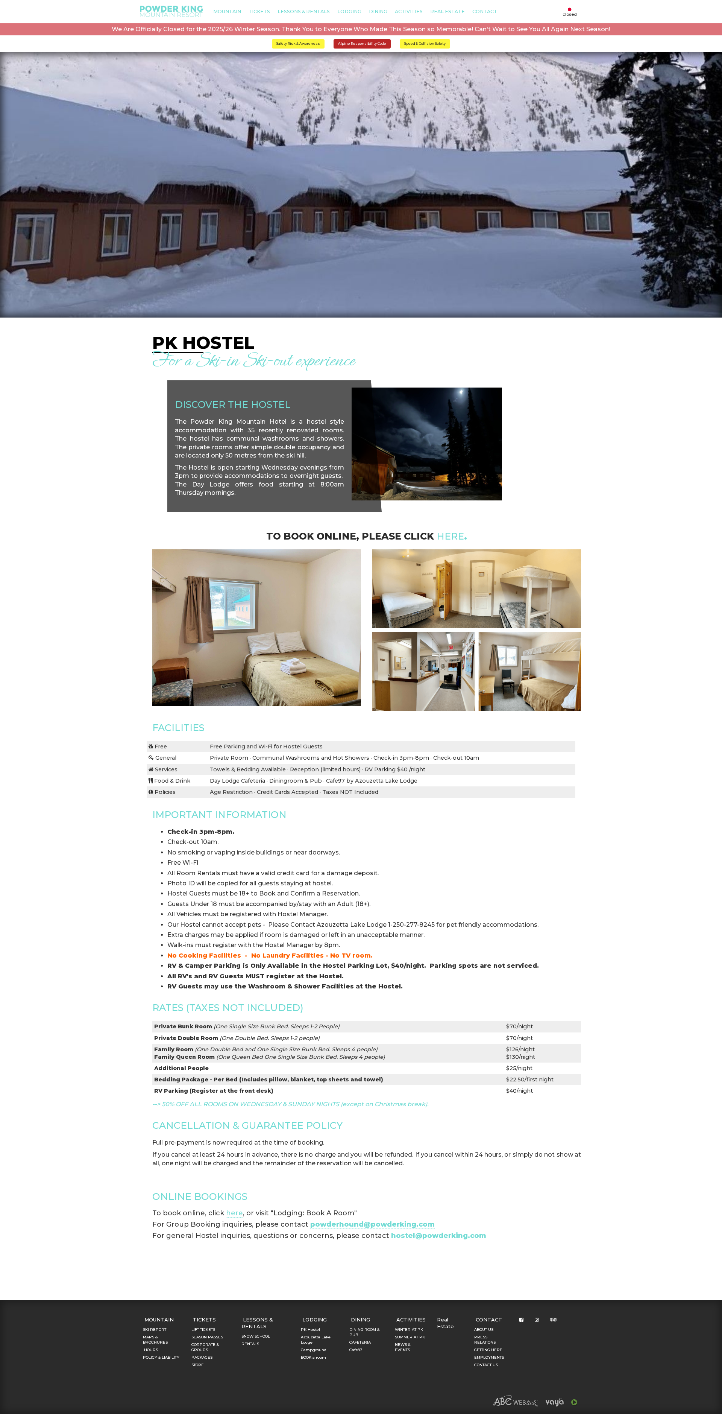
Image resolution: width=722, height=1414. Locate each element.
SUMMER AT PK (410, 1337)
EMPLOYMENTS (489, 1357)
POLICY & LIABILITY (161, 1357)
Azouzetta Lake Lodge (316, 1340)
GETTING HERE (488, 1349)
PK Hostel (310, 1329)
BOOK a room (313, 1357)
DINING (378, 11)
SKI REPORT (154, 1329)
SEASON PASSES (207, 1337)
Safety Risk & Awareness (298, 43)
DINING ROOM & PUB (364, 1332)
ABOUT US (483, 1329)
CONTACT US (486, 1364)
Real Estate (447, 11)
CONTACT (484, 11)
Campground (313, 1349)
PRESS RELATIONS (485, 1340)
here (450, 536)
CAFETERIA (360, 1342)
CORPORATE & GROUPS (205, 1347)
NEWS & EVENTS (402, 1347)
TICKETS (259, 11)
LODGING (349, 11)
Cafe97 (355, 1349)
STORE (197, 1364)
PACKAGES (201, 1357)
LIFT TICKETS (203, 1329)
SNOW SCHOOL (255, 1336)
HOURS (150, 1349)
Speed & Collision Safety (425, 43)
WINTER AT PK (409, 1329)
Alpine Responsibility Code (362, 43)
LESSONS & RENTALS (304, 11)
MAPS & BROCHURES (155, 1340)
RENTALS (250, 1343)
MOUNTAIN (227, 11)
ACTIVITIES (409, 11)
